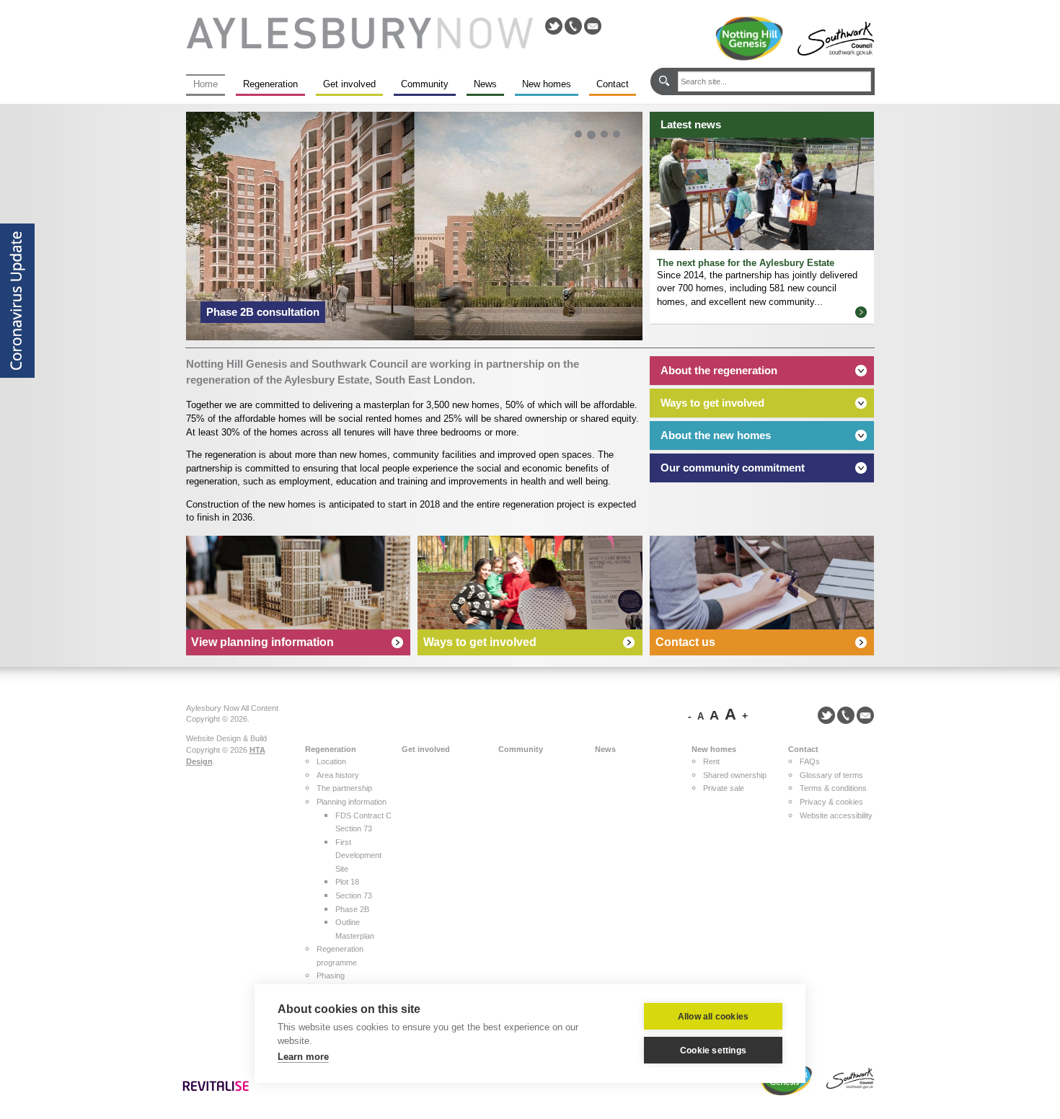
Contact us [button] (685, 642)
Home (205, 84)
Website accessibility (836, 815)
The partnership (344, 788)
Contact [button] (803, 749)
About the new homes (716, 435)
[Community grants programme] (530, 582)
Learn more (303, 1056)
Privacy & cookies (831, 801)
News (485, 84)
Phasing (331, 975)
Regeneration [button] (330, 749)
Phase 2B (352, 909)
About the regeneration (719, 370)
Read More (861, 312)
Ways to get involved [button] (479, 642)
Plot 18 (347, 881)
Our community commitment (733, 467)
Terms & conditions (833, 788)
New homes (546, 84)
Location (331, 761)
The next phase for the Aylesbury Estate (745, 262)
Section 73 (353, 895)
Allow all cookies (713, 1017)
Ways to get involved (712, 403)
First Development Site (358, 855)
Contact (612, 84)
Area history (338, 775)
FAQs (810, 761)
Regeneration (270, 84)
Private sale (723, 788)
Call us (573, 26)
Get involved (349, 84)
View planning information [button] (262, 642)
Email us (592, 26)
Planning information (352, 801)
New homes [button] (714, 749)
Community (425, 84)
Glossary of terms (831, 775)
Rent (711, 761)
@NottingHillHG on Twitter (553, 26)
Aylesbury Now (359, 33)
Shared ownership (735, 775)
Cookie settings (713, 1050)
